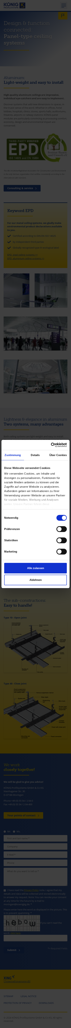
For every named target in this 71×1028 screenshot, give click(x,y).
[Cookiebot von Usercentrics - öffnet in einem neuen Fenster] (51, 445)
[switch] (61, 529)
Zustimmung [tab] (13, 455)
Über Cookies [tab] (58, 455)
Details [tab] (35, 455)
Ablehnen (35, 579)
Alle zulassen (35, 568)
